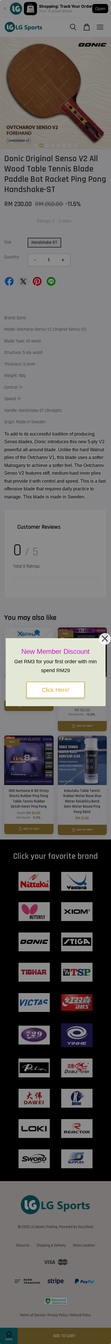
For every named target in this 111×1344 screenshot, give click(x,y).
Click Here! (55, 690)
